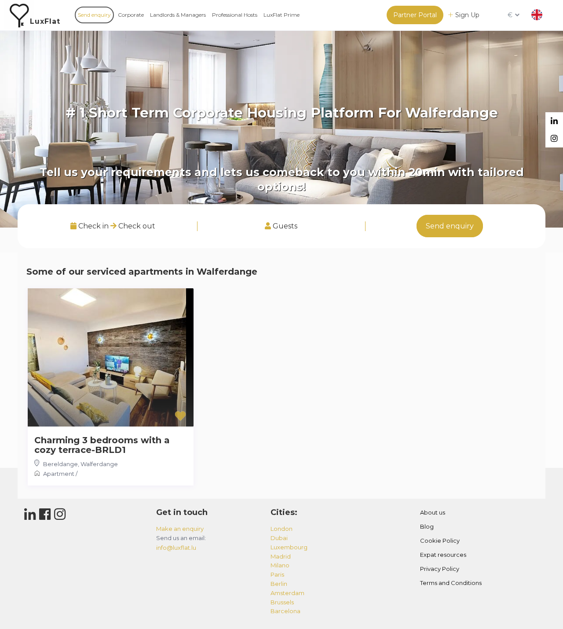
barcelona (285, 610)
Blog (427, 526)
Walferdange (99, 463)
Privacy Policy (439, 568)
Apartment (58, 473)
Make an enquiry (180, 528)
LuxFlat (45, 21)
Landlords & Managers (178, 14)
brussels (282, 602)
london (281, 528)
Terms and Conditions (451, 582)
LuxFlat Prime (281, 14)
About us (432, 512)
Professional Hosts (234, 14)
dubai (279, 537)
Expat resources (443, 554)
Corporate (131, 14)
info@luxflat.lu (176, 547)
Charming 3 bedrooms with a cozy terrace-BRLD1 (102, 445)
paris (277, 574)
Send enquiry (94, 14)
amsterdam (287, 592)
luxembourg (289, 547)
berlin (279, 583)
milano (280, 565)
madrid (281, 556)
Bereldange (60, 463)
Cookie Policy (440, 540)
